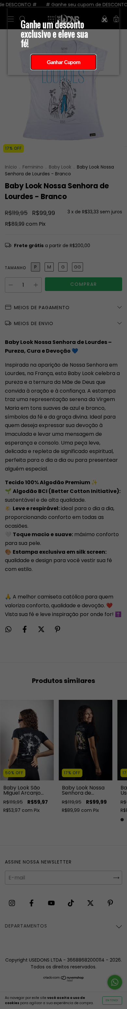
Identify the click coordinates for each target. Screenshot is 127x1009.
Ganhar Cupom (63, 62)
